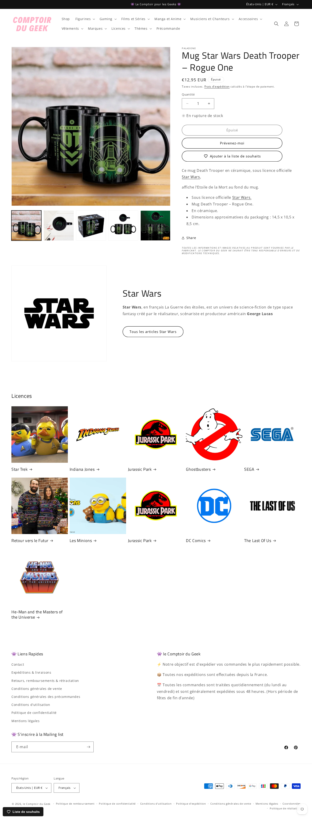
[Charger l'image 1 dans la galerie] (26, 225)
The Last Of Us (257, 540)
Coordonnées (292, 803)
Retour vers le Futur (29, 540)
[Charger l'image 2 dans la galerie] (59, 225)
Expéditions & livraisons (31, 672)
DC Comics (196, 540)
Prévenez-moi (232, 143)
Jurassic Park (140, 469)
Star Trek (19, 469)
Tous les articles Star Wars (153, 331)
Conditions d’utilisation (156, 803)
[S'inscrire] (88, 747)
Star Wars (191, 176)
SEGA (249, 469)
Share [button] (191, 238)
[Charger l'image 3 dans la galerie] (91, 225)
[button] (85, 19)
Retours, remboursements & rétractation (45, 680)
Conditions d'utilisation (30, 704)
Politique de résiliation (285, 808)
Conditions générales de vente (36, 688)
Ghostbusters (198, 469)
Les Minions (81, 540)
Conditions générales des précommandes (45, 696)
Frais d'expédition (217, 86)
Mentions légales (25, 721)
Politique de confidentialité (34, 712)
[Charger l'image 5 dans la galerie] (155, 225)
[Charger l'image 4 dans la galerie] (123, 225)
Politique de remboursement (75, 803)
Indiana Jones (82, 469)
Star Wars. (241, 197)
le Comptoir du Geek (36, 804)
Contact (17, 664)
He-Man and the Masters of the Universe (37, 614)
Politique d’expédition (191, 803)
